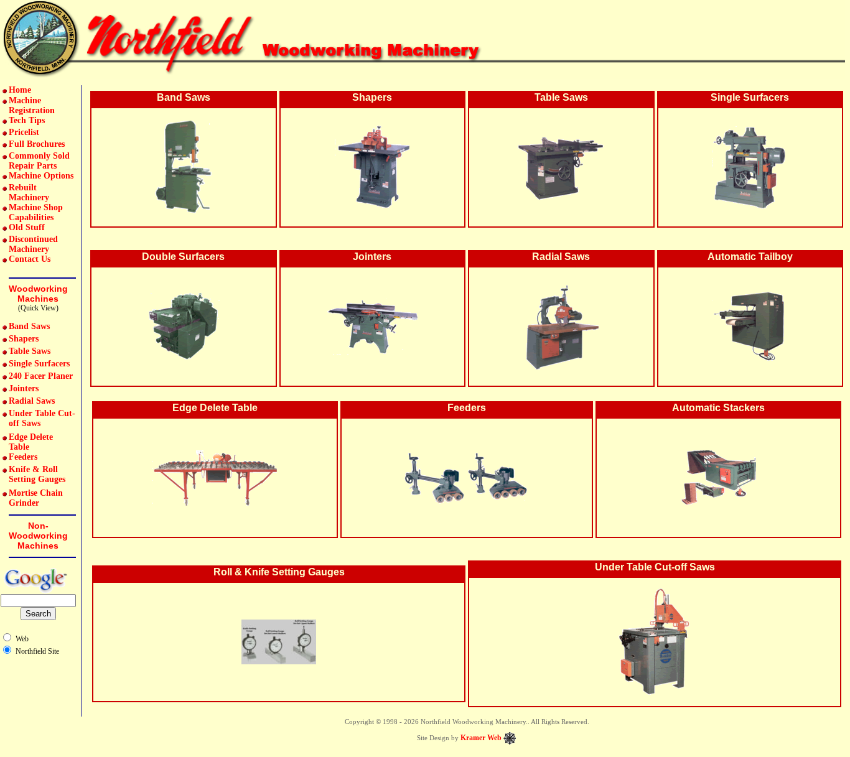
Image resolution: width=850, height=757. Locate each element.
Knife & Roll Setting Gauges (37, 474)
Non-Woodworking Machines (38, 535)
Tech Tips (27, 120)
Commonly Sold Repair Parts (39, 160)
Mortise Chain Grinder (36, 498)
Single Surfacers (39, 363)
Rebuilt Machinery (29, 192)
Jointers (24, 388)
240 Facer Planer (41, 376)
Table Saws (29, 351)
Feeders (23, 457)
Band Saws (29, 326)
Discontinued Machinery (33, 244)
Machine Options (41, 175)
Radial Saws (32, 401)
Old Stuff (27, 227)
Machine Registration (32, 105)
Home (20, 90)
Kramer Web (481, 737)
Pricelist (24, 132)
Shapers (24, 338)
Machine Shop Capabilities (36, 212)
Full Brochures (37, 144)
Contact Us (29, 259)
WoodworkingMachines (38, 294)
